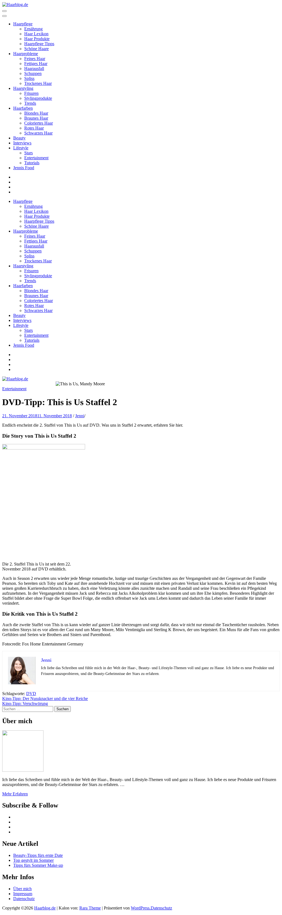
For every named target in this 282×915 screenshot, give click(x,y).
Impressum (22, 893)
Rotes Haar (34, 128)
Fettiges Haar (35, 63)
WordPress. (141, 908)
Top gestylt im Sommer (33, 860)
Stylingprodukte (38, 98)
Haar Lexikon (36, 33)
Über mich (22, 888)
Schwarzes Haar (38, 133)
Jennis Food (23, 167)
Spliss (29, 78)
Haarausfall (34, 68)
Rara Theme (90, 908)
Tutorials (31, 162)
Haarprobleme (25, 53)
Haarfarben (23, 108)
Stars (28, 152)
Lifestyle (20, 148)
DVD (31, 693)
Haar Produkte (37, 38)
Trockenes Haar (38, 83)
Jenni (79, 415)
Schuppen (33, 73)
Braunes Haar (36, 118)
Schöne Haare (36, 48)
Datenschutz (24, 898)
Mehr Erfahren (15, 794)
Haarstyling (23, 88)
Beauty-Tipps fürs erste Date (38, 855)
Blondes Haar (36, 113)
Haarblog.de (45, 908)
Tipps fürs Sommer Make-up (38, 865)
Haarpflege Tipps (39, 43)
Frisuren (31, 93)
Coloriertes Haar (38, 123)
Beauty (19, 138)
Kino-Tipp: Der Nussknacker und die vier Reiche (45, 698)
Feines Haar (34, 58)
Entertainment (36, 157)
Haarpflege (22, 23)
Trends (30, 103)
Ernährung (33, 28)
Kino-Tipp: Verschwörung (25, 703)
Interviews (22, 143)
